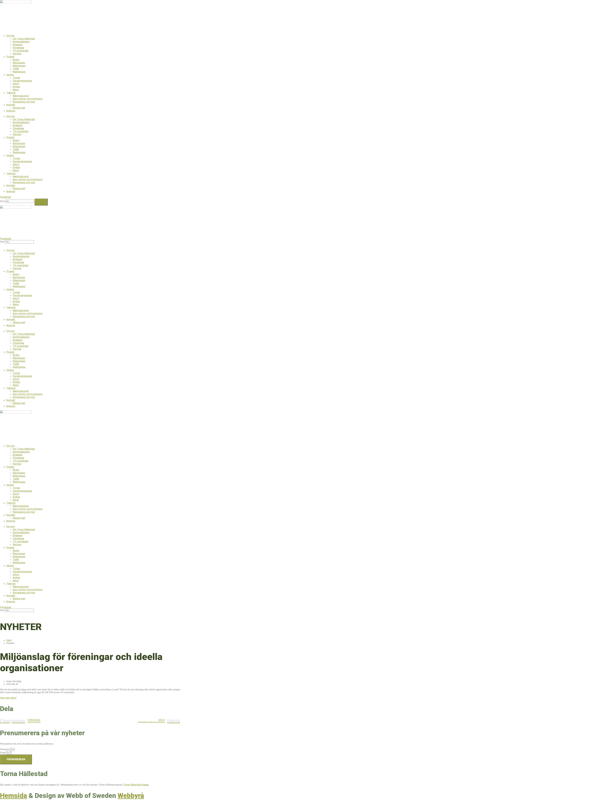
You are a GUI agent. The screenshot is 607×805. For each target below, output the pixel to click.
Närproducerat (21, 95)
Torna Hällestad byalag (136, 784)
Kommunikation (21, 41)
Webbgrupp (19, 71)
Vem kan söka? (8, 697)
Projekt (10, 56)
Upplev (10, 74)
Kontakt (10, 104)
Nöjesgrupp (19, 65)
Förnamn (5, 749)
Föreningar (18, 47)
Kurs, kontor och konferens (28, 98)
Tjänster (11, 92)
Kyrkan (16, 86)
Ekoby (16, 59)
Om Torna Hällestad (24, 38)
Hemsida (13, 795)
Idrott (16, 83)
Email (3, 752)
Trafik (16, 68)
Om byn (10, 35)
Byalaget (18, 44)
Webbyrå (131, 795)
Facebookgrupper (22, 80)
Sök (2, 201)
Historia (17, 53)
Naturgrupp (19, 62)
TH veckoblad (20, 50)
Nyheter (10, 110)
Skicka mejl (19, 107)
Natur (16, 89)
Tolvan (16, 77)
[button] (303, 244)
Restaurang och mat (24, 101)
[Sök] (41, 202)
